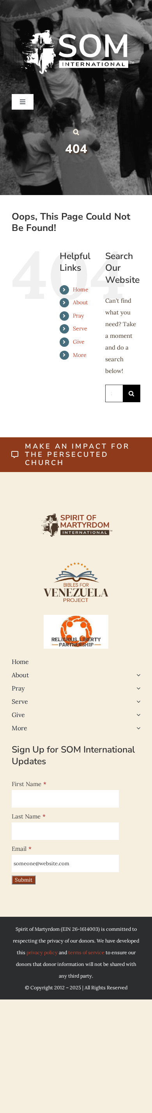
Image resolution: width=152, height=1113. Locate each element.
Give (79, 341)
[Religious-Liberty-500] (76, 617)
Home (80, 289)
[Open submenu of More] (136, 728)
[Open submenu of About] (136, 675)
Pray (78, 315)
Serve (80, 328)
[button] (76, 131)
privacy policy (42, 952)
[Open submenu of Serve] (136, 701)
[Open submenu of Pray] (136, 688)
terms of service (86, 952)
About (80, 302)
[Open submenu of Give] (136, 714)
